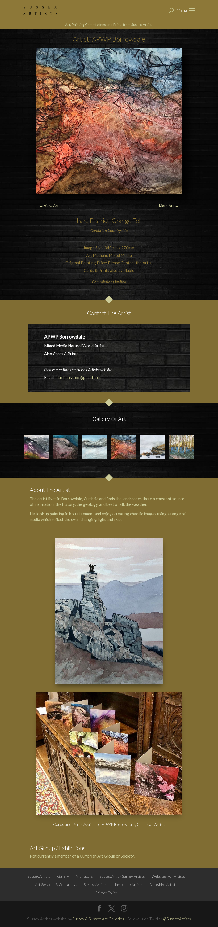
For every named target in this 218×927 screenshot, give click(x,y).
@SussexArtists (177, 918)
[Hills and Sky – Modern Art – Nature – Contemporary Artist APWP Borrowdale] (65, 447)
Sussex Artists (39, 876)
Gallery (63, 876)
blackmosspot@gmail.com (78, 377)
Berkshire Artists (163, 884)
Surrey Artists (95, 884)
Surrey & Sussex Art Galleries (98, 918)
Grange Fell (127, 220)
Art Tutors (84, 876)
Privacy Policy (106, 892)
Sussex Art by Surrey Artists (122, 876)
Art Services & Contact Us (56, 884)
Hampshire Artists (128, 884)
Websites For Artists (168, 876)
